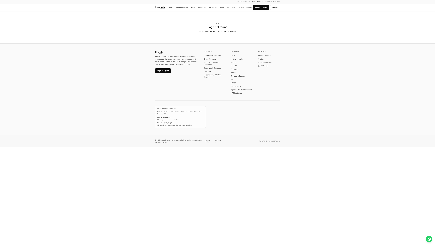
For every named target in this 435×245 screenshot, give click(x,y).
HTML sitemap (230, 31)
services (216, 31)
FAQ (232, 79)
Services (231, 7)
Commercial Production (212, 55)
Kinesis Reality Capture (165, 123)
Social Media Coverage (212, 68)
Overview (207, 71)
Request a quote (261, 7)
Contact (275, 7)
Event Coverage (210, 59)
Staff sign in (218, 141)
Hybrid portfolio (182, 7)
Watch (193, 7)
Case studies (236, 86)
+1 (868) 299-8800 (245, 7)
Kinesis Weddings (163, 118)
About (222, 7)
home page (208, 31)
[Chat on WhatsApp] (429, 239)
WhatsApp (264, 66)
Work (171, 7)
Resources (213, 7)
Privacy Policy (207, 141)
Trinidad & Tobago (238, 76)
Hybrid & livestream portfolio (241, 90)
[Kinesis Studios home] (160, 7)
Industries (202, 7)
